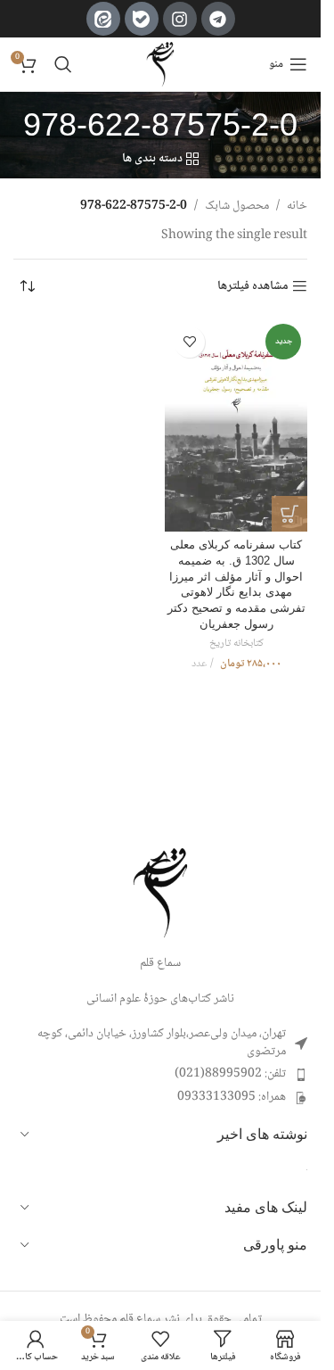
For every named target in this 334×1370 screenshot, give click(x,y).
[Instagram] (180, 19)
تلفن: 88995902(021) (230, 1074)
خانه (297, 206)
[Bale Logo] (142, 19)
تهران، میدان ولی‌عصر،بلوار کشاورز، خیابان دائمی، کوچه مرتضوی (161, 1042)
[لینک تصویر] (160, 893)
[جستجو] (63, 64)
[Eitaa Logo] (103, 19)
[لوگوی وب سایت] (160, 65)
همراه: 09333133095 (231, 1097)
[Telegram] (218, 19)
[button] (289, 514)
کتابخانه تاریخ (236, 643)
